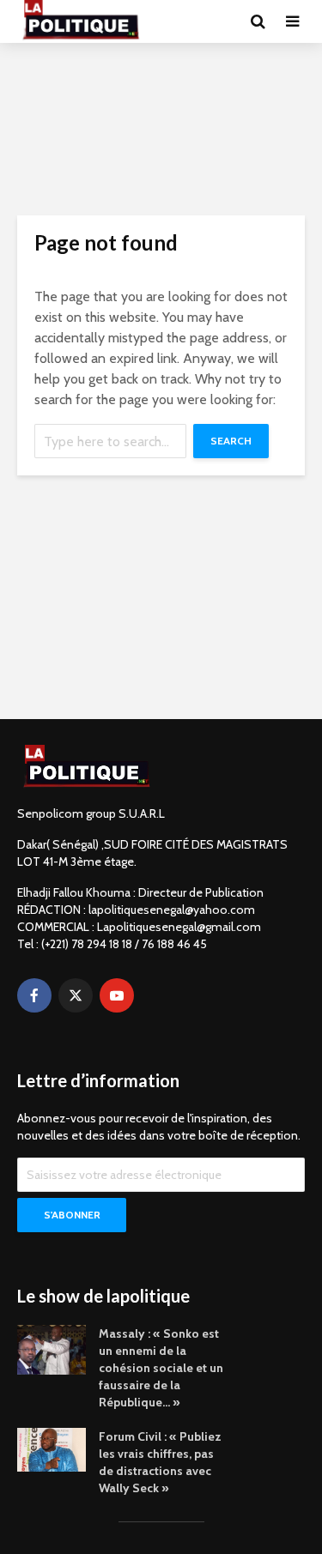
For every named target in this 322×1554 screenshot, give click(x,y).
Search (231, 440)
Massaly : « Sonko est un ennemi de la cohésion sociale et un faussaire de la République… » (161, 1368)
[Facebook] (34, 995)
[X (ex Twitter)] (75, 995)
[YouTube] (117, 995)
